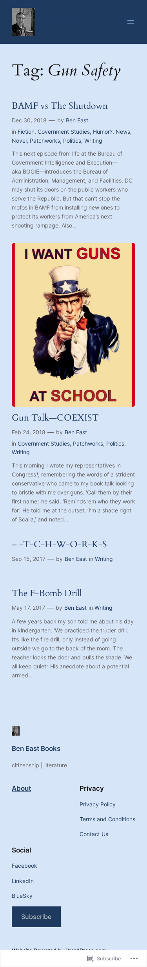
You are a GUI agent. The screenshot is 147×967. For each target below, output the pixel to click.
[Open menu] (130, 22)
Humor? (103, 131)
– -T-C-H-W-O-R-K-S (59, 544)
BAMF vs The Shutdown (60, 106)
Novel (19, 140)
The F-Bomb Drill (47, 593)
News (123, 131)
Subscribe (36, 916)
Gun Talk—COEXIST (55, 418)
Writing (93, 140)
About (21, 788)
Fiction (26, 131)
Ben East (77, 120)
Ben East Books (59, 21)
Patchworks (45, 140)
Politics (72, 140)
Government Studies (64, 131)
